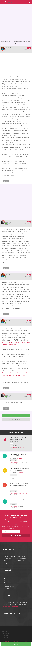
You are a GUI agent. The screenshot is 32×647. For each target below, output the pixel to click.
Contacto (6, 588)
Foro (5, 579)
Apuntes (6, 582)
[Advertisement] (16, 22)
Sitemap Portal (5, 635)
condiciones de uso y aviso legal (20, 526)
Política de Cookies (6, 633)
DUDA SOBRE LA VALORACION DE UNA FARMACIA (19, 455)
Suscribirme (17, 535)
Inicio (5, 577)
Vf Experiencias (7, 584)
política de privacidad (8, 528)
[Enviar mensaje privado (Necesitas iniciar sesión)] (28, 48)
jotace (17, 489)
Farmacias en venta (9, 586)
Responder (16, 644)
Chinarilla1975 (19, 472)
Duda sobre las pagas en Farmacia (19, 500)
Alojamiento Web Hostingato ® (20, 641)
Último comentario (14, 447)
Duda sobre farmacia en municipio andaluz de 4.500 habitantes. (19, 469)
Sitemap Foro (5, 637)
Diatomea (8, 47)
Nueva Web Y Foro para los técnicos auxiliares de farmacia (20, 438)
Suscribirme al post (17, 419)
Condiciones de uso (6, 629)
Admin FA (21, 447)
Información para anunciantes (10, 606)
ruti (6, 221)
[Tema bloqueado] (5, 439)
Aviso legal (5, 631)
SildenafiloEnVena (23, 493)
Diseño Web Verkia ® (6, 641)
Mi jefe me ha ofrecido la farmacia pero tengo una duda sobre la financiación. (19, 485)
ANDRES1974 (19, 458)
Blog (5, 581)
